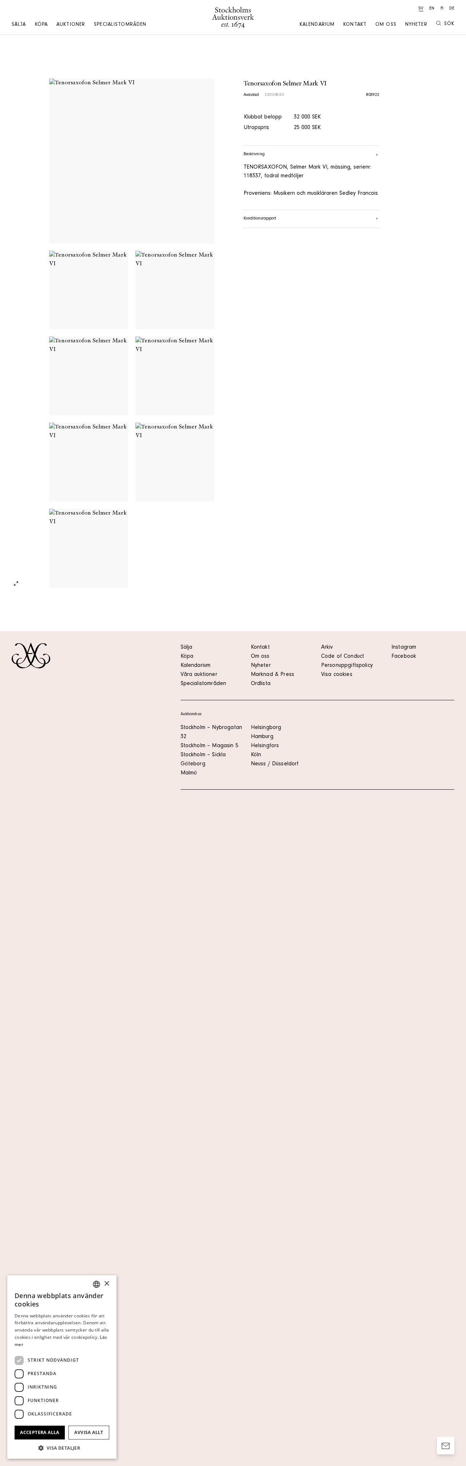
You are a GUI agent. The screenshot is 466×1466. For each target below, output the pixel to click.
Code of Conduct (342, 657)
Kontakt (355, 25)
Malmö (189, 773)
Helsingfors (265, 746)
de (451, 9)
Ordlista (260, 684)
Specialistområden (120, 25)
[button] (62, 1447)
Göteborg (193, 764)
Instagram (403, 648)
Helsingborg (266, 728)
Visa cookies (336, 675)
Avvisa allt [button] (88, 1432)
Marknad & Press (272, 675)
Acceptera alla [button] (39, 1432)
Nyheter (416, 25)
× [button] (106, 1283)
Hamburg (262, 737)
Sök (449, 24)
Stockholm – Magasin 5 (209, 746)
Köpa (41, 25)
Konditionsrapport (260, 219)
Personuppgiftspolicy (347, 666)
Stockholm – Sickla (203, 755)
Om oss (385, 25)
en (431, 9)
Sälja (19, 25)
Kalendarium (317, 25)
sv (421, 9)
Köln (256, 755)
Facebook (403, 657)
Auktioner (70, 25)
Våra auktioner (199, 675)
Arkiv (327, 648)
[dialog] (61, 1367)
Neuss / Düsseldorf (275, 764)
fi (442, 9)
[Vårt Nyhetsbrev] (445, 1445)
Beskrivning (254, 154)
